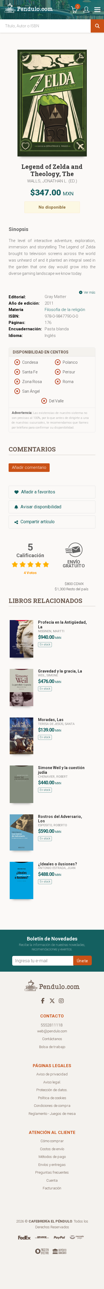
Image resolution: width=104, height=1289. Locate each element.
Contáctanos (52, 1039)
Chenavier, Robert (53, 776)
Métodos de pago (52, 1157)
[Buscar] (97, 26)
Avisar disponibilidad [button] (40, 506)
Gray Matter (55, 296)
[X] (52, 1000)
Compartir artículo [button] (37, 521)
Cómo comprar (52, 1141)
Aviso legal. (52, 1082)
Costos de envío (52, 1149)
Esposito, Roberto (52, 825)
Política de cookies (52, 1098)
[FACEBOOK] (43, 1000)
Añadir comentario (29, 467)
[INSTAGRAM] (61, 1000)
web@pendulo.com (52, 1031)
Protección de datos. (52, 1090)
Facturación (52, 1188)
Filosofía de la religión (65, 309)
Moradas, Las (51, 719)
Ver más (89, 292)
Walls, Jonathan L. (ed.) (52, 181)
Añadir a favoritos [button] (37, 492)
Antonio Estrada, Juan (56, 868)
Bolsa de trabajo (52, 1047)
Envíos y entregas (52, 1165)
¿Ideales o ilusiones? (57, 864)
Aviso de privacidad (52, 1074)
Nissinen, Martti (51, 631)
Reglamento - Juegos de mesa (52, 1114)
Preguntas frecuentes (52, 1172)
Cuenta (52, 1180)
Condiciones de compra (52, 1106)
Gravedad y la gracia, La (60, 671)
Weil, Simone (48, 675)
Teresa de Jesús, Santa (56, 724)
